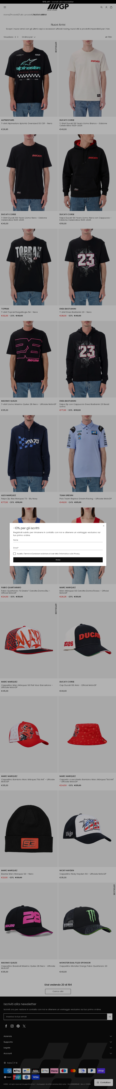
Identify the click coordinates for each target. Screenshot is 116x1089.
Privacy (77, 553)
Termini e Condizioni (32, 553)
